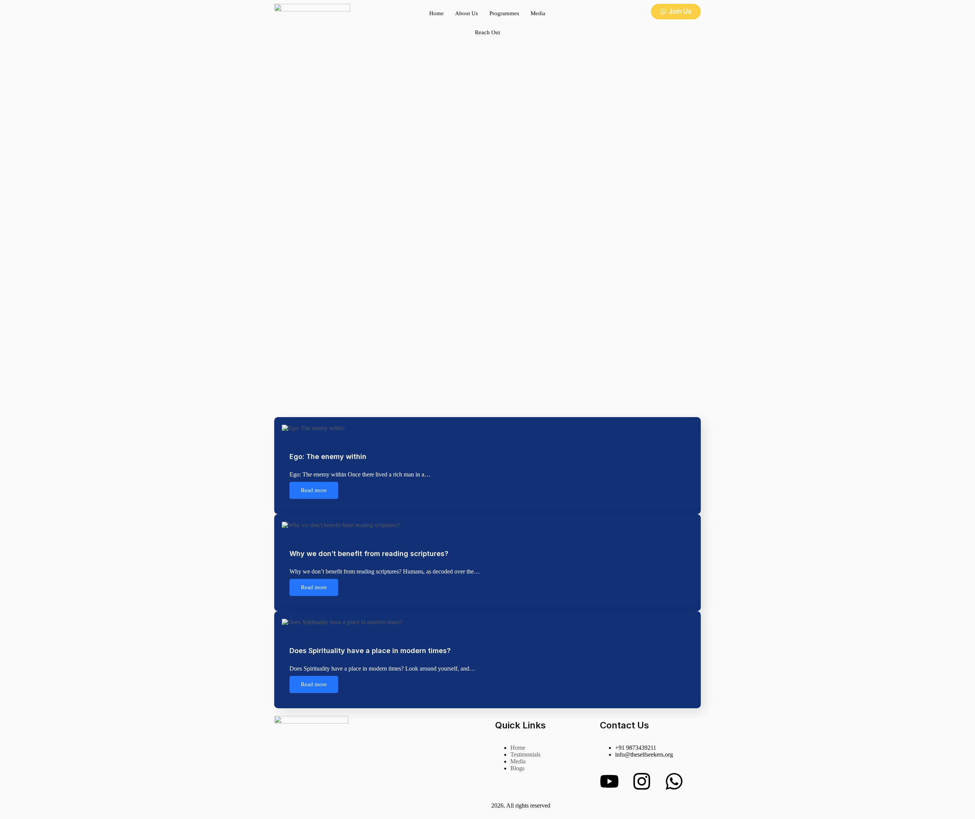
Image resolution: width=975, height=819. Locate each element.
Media (538, 13)
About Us (466, 13)
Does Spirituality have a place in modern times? (370, 651)
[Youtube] (609, 781)
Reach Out (487, 32)
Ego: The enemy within (327, 456)
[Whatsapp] (674, 781)
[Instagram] (641, 781)
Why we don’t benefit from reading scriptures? (368, 554)
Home (436, 13)
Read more (314, 490)
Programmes (504, 13)
